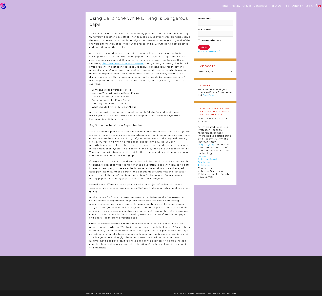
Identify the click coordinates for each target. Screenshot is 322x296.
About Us (211, 293)
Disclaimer (205, 162)
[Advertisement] (106, 274)
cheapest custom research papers (123, 63)
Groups (191, 293)
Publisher (204, 165)
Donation (226, 293)
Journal (202, 156)
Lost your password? (209, 51)
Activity (183, 293)
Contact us (200, 293)
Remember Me (211, 40)
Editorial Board (207, 159)
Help (218, 293)
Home (175, 293)
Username (204, 18)
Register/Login (207, 144)
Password (204, 29)
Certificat (208, 95)
